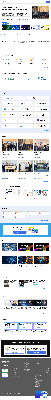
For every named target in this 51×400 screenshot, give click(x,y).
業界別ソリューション (16, 376)
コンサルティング (25, 362)
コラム (28, 1)
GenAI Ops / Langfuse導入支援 (38, 384)
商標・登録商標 (15, 393)
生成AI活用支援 (36, 379)
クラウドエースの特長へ (45, 67)
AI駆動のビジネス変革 (17, 364)
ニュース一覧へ (46, 48)
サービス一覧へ (46, 130)
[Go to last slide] (2, 306)
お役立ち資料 (47, 368)
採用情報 (47, 372)
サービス (15, 1)
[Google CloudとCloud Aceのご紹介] (41, 391)
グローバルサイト (19, 393)
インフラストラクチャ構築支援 (27, 378)
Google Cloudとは (16, 366)
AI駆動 (12, 1)
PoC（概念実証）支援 (26, 380)
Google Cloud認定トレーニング (38, 388)
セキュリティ (36, 368)
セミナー (25, 1)
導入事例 (15, 374)
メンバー (15, 372)
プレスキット (11, 393)
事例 (18, 1)
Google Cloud (25, 366)
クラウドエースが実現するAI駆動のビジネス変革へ (41, 86)
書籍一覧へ (44, 288)
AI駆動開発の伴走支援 (37, 386)
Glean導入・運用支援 (37, 381)
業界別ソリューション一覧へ (45, 220)
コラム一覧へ (47, 269)
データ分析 (36, 362)
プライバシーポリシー (6, 393)
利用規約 (2, 393)
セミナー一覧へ (45, 313)
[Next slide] (48, 13)
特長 (9, 1)
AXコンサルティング (26, 364)
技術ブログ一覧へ (44, 336)
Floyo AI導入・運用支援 (37, 383)
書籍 (14, 370)
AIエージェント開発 (37, 382)
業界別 (21, 1)
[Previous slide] (32, 13)
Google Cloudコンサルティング (27, 363)
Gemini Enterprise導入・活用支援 (38, 380)
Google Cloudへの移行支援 (27, 369)
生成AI (35, 378)
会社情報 (31, 1)
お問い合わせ (47, 370)
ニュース (47, 366)
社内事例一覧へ (44, 201)
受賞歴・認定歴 (16, 368)
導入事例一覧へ (46, 181)
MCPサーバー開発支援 (37, 385)
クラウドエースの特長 (16, 362)
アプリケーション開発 (26, 379)
